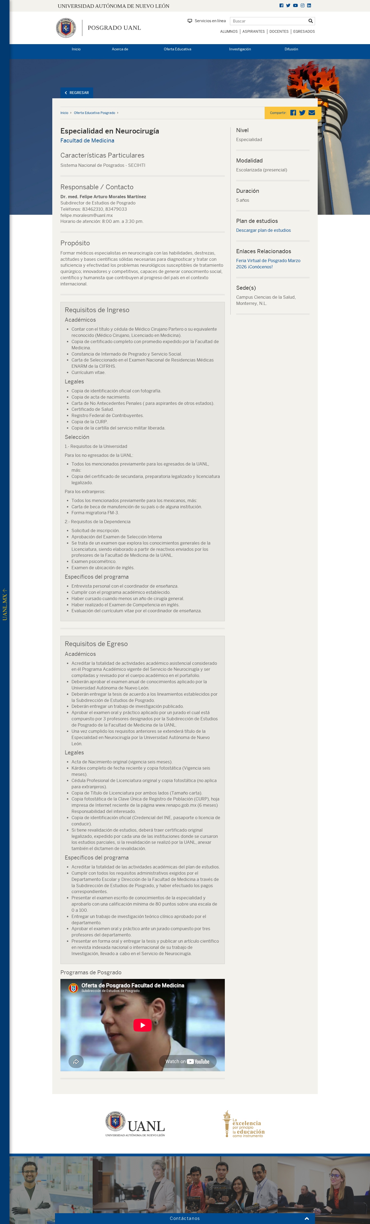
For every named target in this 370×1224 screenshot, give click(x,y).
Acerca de (120, 49)
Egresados (304, 32)
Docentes (279, 32)
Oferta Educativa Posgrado (94, 113)
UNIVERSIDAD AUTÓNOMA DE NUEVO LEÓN (113, 6)
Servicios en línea (210, 21)
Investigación (240, 49)
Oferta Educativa (177, 49)
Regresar (79, 93)
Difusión (291, 49)
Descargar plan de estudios (263, 230)
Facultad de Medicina (87, 140)
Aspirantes (253, 32)
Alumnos (229, 32)
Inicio (76, 49)
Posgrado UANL (114, 27)
